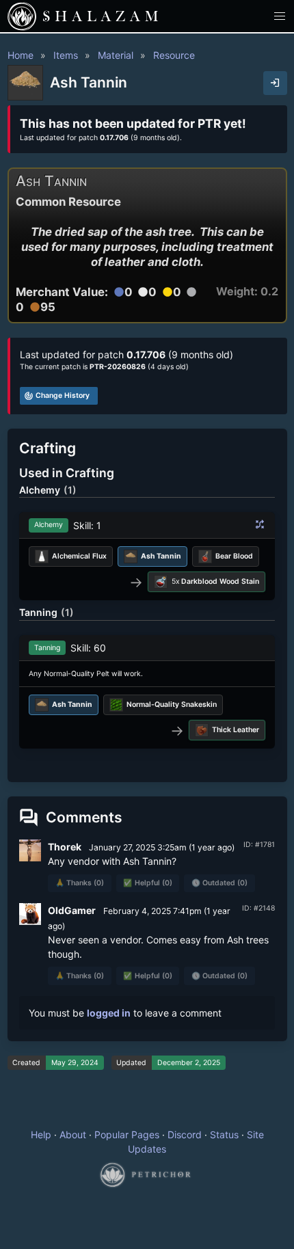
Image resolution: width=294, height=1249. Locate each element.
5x (216, 581)
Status (224, 1134)
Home (21, 55)
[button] (280, 16)
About (72, 1134)
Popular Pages (126, 1134)
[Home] (22, 16)
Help (41, 1134)
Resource (174, 55)
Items (65, 55)
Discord (185, 1134)
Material (115, 55)
